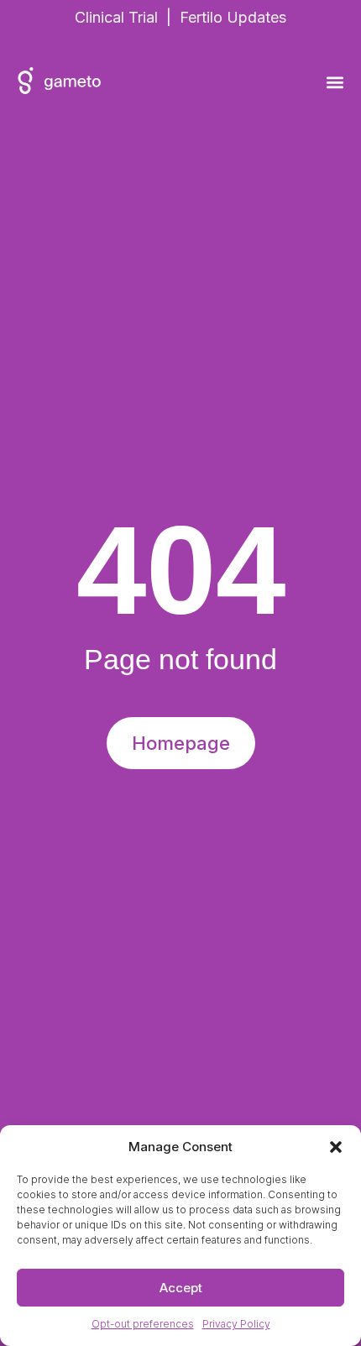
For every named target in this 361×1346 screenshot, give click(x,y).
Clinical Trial (116, 17)
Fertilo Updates (233, 17)
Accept (181, 1288)
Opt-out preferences (143, 1323)
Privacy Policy (236, 1323)
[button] (335, 1147)
